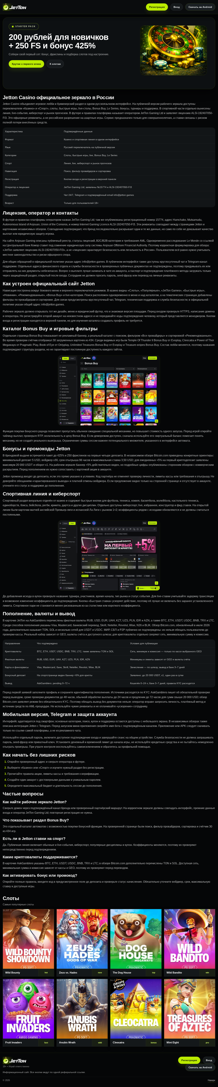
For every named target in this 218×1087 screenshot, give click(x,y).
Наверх (211, 1080)
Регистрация (157, 7)
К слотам (55, 64)
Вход (177, 7)
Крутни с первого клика (26, 64)
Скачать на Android (200, 7)
